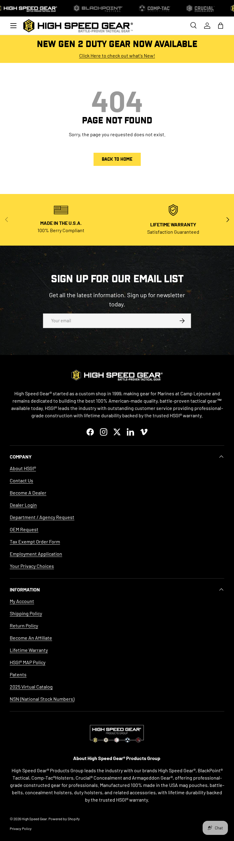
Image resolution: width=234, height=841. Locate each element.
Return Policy (24, 625)
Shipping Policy (26, 613)
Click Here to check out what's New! (117, 55)
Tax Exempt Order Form (35, 541)
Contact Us (21, 480)
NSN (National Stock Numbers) (42, 699)
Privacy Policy (21, 828)
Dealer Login (23, 505)
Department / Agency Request (42, 517)
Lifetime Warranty (29, 650)
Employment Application (36, 554)
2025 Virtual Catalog (31, 686)
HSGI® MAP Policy (27, 662)
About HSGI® (23, 468)
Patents (18, 674)
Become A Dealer (28, 492)
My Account (22, 601)
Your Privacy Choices (32, 566)
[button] (220, 25)
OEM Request (24, 529)
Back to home (117, 159)
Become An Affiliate (31, 638)
